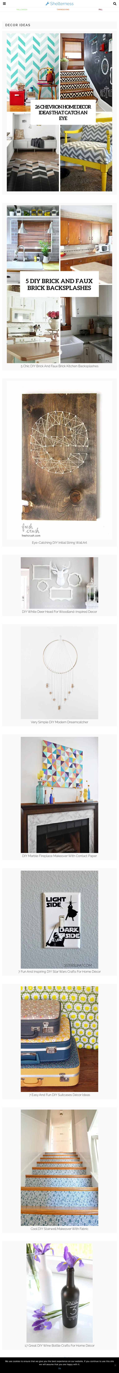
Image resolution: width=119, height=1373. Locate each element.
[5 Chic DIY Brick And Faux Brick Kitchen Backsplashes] (59, 362)
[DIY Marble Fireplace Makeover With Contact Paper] (59, 852)
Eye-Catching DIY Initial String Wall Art (59, 542)
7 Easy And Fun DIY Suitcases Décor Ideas (59, 1095)
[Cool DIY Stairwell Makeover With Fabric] (59, 1225)
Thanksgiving (63, 9)
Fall (100, 9)
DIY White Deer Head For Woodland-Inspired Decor (59, 612)
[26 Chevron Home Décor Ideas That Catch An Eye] (59, 190)
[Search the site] (114, 4)
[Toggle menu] (4, 4)
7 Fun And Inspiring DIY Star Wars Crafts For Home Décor (59, 971)
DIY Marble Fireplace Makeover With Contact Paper (59, 856)
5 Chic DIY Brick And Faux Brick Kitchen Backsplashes (59, 366)
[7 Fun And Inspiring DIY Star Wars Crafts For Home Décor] (59, 968)
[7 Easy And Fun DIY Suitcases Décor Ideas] (59, 1091)
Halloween (22, 9)
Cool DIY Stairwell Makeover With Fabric (59, 1229)
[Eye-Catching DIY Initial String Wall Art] (59, 539)
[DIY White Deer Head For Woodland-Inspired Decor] (59, 608)
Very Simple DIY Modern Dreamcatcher (59, 722)
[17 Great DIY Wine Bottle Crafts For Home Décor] (59, 1342)
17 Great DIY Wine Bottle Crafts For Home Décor (60, 1345)
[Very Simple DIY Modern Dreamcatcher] (59, 718)
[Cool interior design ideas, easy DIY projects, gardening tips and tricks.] (59, 5)
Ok (59, 1368)
